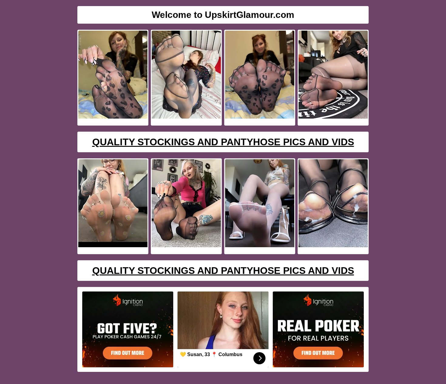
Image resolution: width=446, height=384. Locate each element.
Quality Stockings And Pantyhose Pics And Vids (223, 141)
